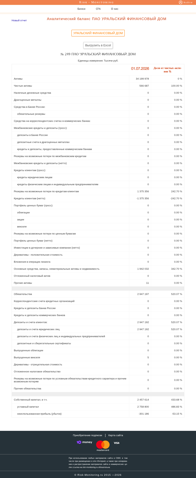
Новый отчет (19, 20)
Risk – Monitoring (96, 2)
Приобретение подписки (87, 435)
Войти (188, 2)
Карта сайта (115, 435)
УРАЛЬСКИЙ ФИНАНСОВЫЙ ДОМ (98, 33)
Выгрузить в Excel (98, 45)
